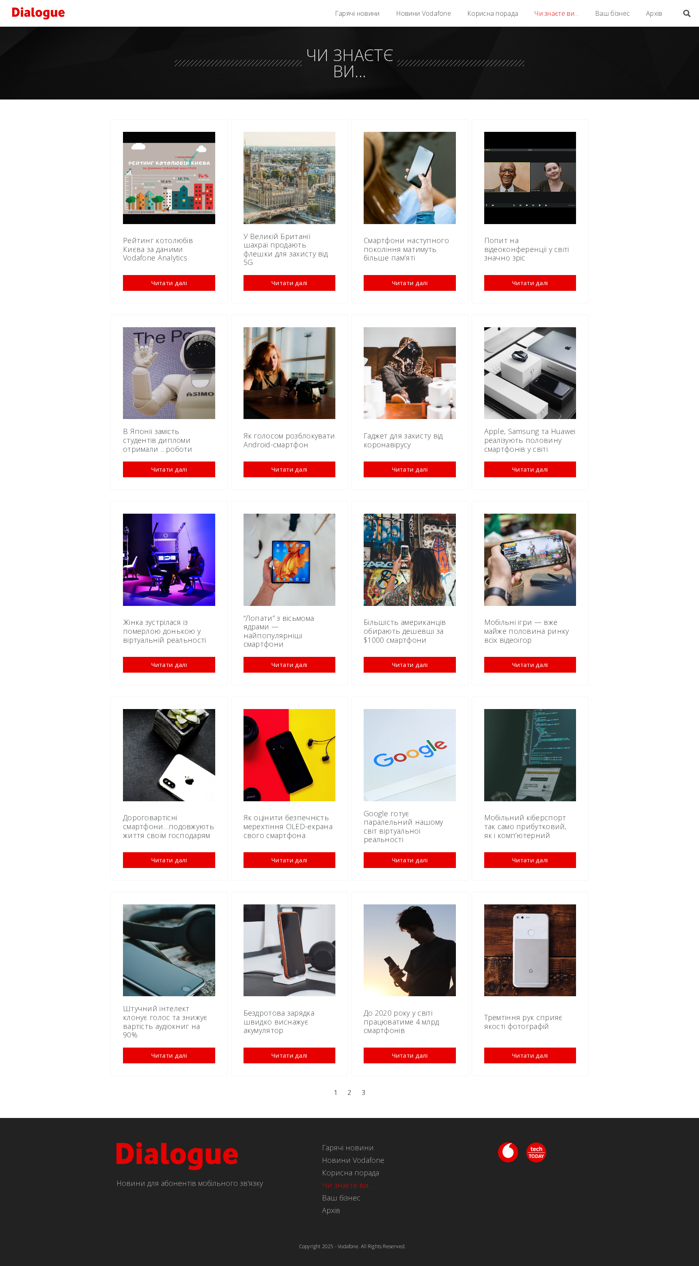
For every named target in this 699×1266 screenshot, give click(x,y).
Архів (654, 13)
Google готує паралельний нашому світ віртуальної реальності (403, 827)
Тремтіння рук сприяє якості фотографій (523, 1021)
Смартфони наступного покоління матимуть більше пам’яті (406, 249)
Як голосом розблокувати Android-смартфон (289, 440)
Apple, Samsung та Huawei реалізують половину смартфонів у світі (530, 439)
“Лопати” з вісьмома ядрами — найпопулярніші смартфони (279, 631)
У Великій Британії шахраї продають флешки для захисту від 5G (286, 249)
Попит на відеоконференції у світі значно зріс (526, 249)
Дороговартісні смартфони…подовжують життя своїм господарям (168, 826)
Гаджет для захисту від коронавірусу (403, 440)
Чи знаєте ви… (556, 13)
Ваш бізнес (612, 13)
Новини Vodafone (423, 13)
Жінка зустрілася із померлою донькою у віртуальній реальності (164, 630)
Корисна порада (492, 13)
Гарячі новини (357, 13)
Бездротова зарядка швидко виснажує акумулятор (279, 1021)
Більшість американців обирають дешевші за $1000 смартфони (405, 630)
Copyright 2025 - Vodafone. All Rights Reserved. (352, 1246)
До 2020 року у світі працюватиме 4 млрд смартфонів (401, 1021)
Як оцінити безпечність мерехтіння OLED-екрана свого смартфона (288, 826)
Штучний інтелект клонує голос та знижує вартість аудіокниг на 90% (165, 1021)
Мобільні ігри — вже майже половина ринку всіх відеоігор (526, 630)
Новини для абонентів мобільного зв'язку (189, 1183)
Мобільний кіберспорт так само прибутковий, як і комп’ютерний (525, 826)
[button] (169, 283)
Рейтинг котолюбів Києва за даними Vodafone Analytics (158, 249)
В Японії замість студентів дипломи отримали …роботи (158, 439)
